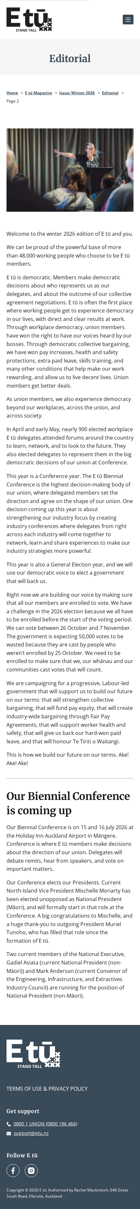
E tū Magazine (38, 93)
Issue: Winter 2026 (77, 93)
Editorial (110, 93)
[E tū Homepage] (29, 19)
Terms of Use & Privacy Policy (47, 1088)
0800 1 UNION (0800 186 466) (45, 1124)
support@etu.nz (31, 1133)
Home (12, 93)
